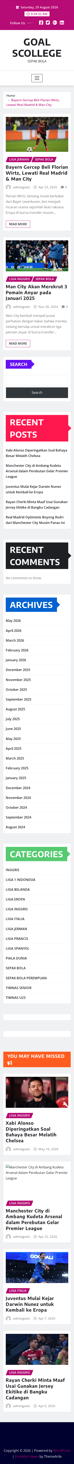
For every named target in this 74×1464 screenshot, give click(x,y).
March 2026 (15, 640)
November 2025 (18, 680)
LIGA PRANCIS (17, 938)
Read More (18, 224)
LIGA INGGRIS (17, 909)
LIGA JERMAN (16, 929)
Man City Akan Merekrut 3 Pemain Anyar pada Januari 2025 (36, 292)
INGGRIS (12, 870)
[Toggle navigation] (37, 78)
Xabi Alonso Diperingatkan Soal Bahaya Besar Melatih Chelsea (31, 1131)
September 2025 (18, 699)
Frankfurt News (27, 1456)
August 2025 (15, 709)
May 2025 (13, 738)
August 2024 (15, 827)
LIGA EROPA (15, 899)
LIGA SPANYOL (17, 948)
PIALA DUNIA (16, 958)
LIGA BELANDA (18, 889)
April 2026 (13, 630)
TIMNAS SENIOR (18, 988)
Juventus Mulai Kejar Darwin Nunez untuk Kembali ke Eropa (30, 1304)
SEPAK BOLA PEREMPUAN (26, 978)
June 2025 (13, 728)
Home (10, 95)
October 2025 (16, 689)
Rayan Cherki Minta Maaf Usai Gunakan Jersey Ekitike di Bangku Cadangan (35, 1388)
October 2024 (16, 807)
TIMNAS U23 (15, 997)
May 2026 (13, 620)
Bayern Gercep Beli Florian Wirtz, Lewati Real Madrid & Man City (37, 172)
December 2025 (18, 670)
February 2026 (17, 650)
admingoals (21, 187)
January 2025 (16, 778)
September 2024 (18, 817)
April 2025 (13, 748)
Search (18, 364)
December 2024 (18, 788)
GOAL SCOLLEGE (37, 47)
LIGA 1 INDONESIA (20, 879)
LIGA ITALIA (15, 919)
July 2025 (13, 719)
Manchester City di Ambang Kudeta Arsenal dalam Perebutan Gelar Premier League (37, 471)
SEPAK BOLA (16, 968)
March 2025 (15, 758)
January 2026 (16, 660)
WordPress (62, 1450)
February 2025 (17, 768)
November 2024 (18, 797)
